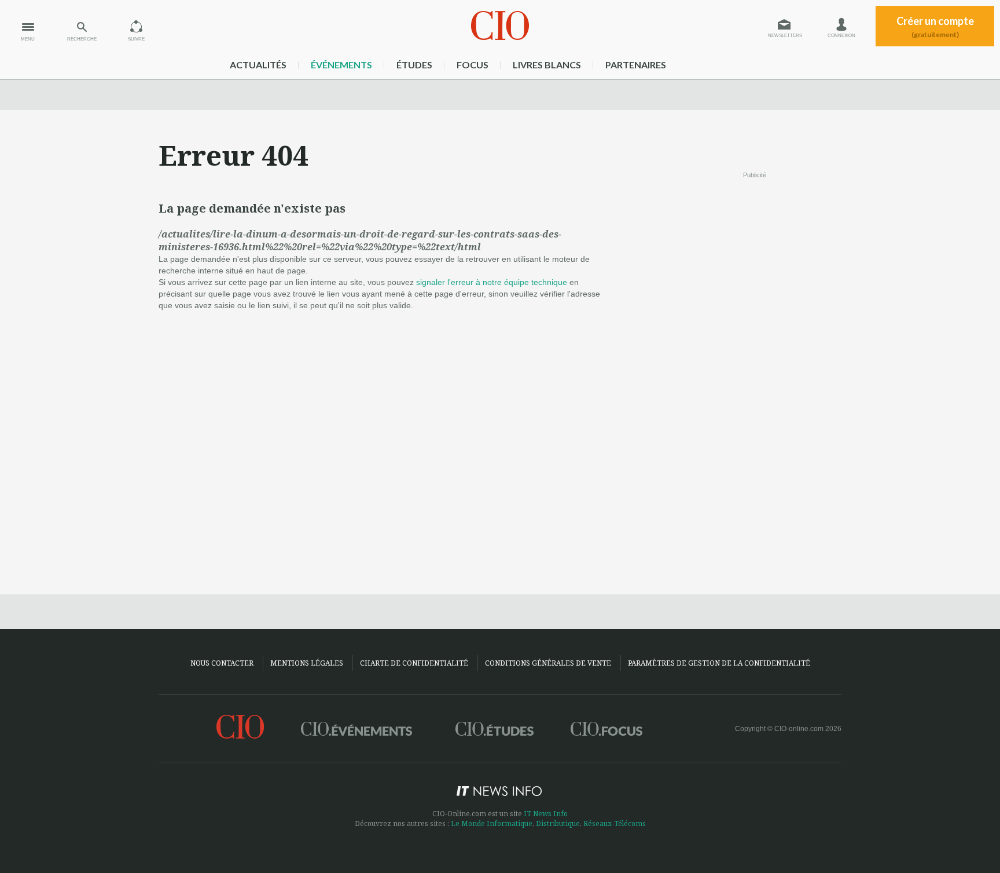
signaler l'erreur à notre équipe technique (491, 282)
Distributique (558, 823)
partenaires (635, 64)
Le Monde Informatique (491, 823)
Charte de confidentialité (414, 663)
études (414, 64)
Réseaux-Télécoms (614, 823)
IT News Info (546, 814)
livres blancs (547, 64)
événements (341, 64)
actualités (258, 64)
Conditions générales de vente (548, 663)
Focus (472, 64)
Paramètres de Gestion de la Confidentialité (719, 663)
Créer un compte (935, 26)
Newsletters (785, 35)
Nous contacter (221, 663)
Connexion (841, 35)
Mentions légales (306, 663)
